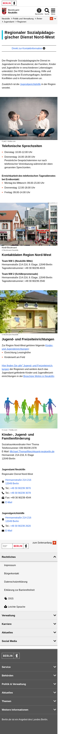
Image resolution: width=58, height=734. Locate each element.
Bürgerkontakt (11, 573)
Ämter (39, 18)
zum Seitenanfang (42, 542)
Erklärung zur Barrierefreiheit (19, 590)
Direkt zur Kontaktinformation (27, 48)
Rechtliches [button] (9, 557)
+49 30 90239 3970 (20, 488)
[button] (53, 18)
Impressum (10, 565)
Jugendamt (9, 21)
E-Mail (8, 502)
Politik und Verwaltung (23, 18)
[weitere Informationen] (4, 11)
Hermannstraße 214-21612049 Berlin (18, 482)
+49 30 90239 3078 (20, 493)
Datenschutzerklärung (15, 581)
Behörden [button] (7, 675)
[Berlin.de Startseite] (9, 3)
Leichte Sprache (16, 607)
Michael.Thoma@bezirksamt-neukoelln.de (32, 451)
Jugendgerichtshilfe (30, 84)
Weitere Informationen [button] (15, 709)
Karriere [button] (6, 624)
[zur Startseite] (15, 546)
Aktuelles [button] (7, 632)
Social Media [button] (9, 641)
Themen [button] (6, 701)
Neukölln (6, 18)
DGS (11, 598)
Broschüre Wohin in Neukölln (38, 376)
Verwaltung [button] (8, 615)
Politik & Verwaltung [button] (14, 684)
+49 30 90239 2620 (20, 526)
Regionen (21, 21)
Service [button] (6, 667)
